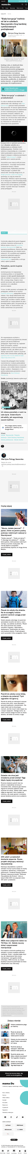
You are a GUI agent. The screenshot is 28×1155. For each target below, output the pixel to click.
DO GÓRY (13, 1139)
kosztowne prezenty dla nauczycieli (12, 246)
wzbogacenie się (6, 259)
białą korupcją (11, 157)
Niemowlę (12, 8)
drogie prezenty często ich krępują (11, 174)
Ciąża (6, 8)
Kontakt (4, 1100)
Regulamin (5, 1110)
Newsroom (5, 1105)
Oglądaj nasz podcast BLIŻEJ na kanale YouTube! (12, 141)
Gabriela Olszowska (7, 293)
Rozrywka (4, 1102)
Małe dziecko (20, 8)
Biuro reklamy (5, 1092)
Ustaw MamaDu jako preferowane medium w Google (14, 89)
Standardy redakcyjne (7, 1112)
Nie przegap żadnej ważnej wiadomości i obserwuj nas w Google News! (14, 427)
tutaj (12, 1015)
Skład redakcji (5, 1097)
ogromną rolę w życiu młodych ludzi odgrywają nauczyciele (12, 356)
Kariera (4, 1095)
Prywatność (5, 1107)
